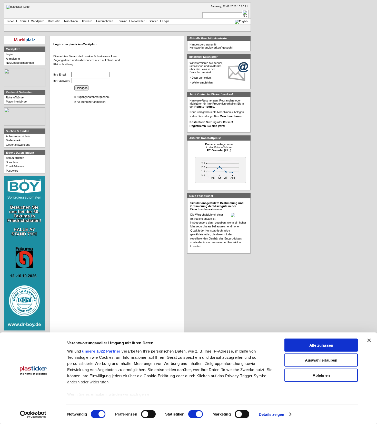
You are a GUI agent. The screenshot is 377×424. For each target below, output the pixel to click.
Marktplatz (37, 21)
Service (153, 21)
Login (9, 54)
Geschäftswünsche (18, 144)
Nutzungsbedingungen (20, 62)
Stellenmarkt (13, 140)
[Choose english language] (241, 21)
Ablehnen (321, 375)
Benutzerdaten (15, 157)
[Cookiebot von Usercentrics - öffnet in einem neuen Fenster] (33, 414)
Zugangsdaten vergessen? (93, 96)
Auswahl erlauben (321, 360)
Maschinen (71, 21)
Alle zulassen (321, 345)
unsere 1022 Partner (101, 351)
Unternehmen (104, 21)
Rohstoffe (54, 21)
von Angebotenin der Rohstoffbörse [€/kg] (219, 147)
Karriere (87, 21)
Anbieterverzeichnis (18, 136)
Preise (23, 21)
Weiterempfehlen (202, 82)
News (10, 21)
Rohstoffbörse (15, 97)
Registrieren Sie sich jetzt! (207, 125)
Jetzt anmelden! (202, 77)
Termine (122, 21)
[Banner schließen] (369, 340)
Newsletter (138, 21)
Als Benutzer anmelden (91, 101)
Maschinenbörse (16, 101)
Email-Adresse (15, 166)
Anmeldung (13, 58)
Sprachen (12, 162)
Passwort (12, 170)
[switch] (148, 414)
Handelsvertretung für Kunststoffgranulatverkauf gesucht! (211, 46)
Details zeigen (271, 414)
